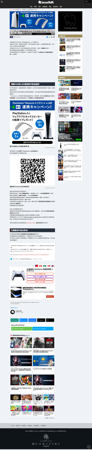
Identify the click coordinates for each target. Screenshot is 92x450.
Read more (49, 296)
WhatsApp (15, 320)
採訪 (61, 6)
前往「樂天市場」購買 (40, 279)
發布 (39, 6)
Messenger (24, 320)
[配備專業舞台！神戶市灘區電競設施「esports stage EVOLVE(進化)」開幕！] (64, 110)
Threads (41, 320)
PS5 (12, 308)
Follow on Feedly (18, 329)
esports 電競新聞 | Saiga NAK (46, 441)
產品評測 (55, 6)
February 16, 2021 (38, 259)
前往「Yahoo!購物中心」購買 (40, 276)
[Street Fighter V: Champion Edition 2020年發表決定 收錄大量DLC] (64, 96)
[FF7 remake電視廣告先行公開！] (76, 96)
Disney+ (52, 418)
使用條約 (30, 425)
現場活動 (45, 6)
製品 (50, 6)
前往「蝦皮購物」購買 (40, 273)
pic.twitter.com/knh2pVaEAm (41, 254)
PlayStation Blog (51, 147)
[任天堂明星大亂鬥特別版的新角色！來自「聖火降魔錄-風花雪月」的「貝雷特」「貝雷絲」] (64, 83)
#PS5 (32, 254)
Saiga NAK (46, 2)
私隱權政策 (36, 425)
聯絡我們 (24, 425)
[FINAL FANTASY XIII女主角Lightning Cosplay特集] (76, 110)
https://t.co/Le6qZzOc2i (25, 254)
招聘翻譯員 (43, 425)
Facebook (33, 320)
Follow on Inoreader (40, 329)
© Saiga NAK (46, 446)
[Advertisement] (32, 70)
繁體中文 (87, 1)
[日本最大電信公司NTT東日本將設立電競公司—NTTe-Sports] (76, 83)
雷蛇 (47, 418)
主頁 (31, 6)
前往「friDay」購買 (41, 281)
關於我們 (18, 425)
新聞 (35, 6)
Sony (16, 308)
